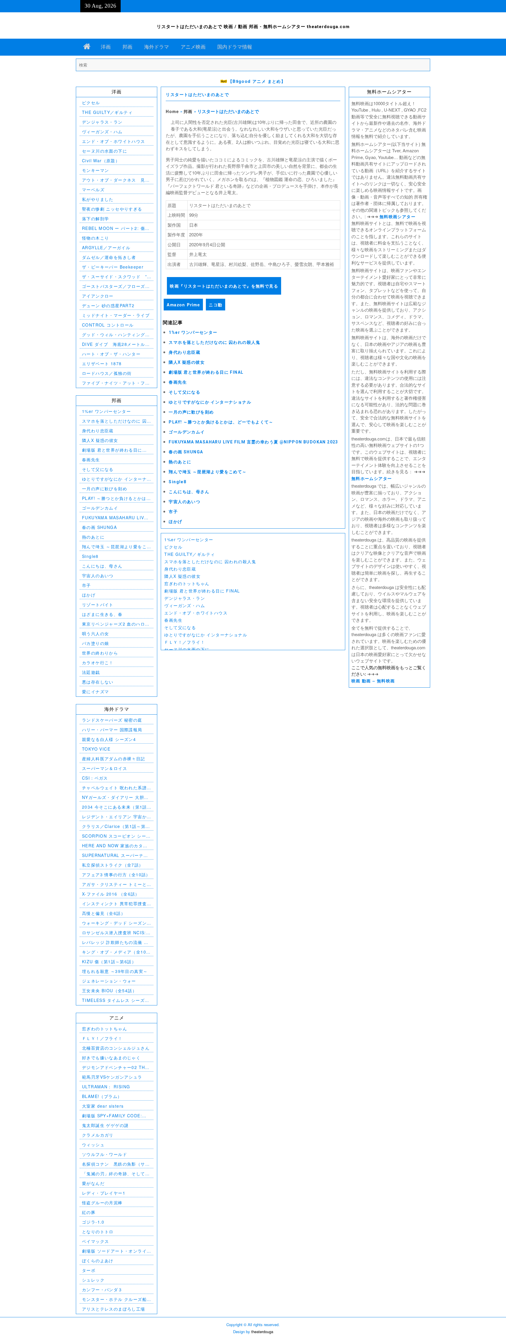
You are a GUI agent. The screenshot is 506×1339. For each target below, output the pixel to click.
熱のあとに (180, 462)
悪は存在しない (98, 682)
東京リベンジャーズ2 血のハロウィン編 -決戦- (115, 624)
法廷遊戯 (91, 672)
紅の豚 (88, 1212)
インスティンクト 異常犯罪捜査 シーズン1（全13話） (114, 904)
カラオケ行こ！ (98, 662)
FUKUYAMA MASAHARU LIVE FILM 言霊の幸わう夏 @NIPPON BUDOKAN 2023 (253, 442)
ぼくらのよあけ (98, 1260)
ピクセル (173, 547)
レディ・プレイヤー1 (103, 1193)
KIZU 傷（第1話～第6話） (109, 961)
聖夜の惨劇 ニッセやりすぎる (112, 209)
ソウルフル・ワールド (104, 1154)
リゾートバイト (98, 604)
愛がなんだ (93, 1183)
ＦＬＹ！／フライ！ (184, 642)
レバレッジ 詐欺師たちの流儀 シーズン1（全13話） (115, 942)
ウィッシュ (93, 1144)
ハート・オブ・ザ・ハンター (111, 354)
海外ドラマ (156, 47)
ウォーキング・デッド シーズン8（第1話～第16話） (115, 923)
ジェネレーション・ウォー (109, 981)
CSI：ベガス (95, 778)
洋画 (106, 47)
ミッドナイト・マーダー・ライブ (116, 315)
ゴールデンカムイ (187, 432)
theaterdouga (262, 1331)
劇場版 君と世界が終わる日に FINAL (206, 372)
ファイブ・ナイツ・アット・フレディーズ (116, 383)
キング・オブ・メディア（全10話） (114, 952)
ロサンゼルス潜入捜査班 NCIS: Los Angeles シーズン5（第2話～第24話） (115, 933)
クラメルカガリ (98, 1135)
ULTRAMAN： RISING (106, 1086)
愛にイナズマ (95, 691)
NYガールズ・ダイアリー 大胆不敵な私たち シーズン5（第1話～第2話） (115, 797)
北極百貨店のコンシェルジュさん (116, 1048)
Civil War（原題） (101, 160)
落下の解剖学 (95, 218)
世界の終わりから (100, 653)
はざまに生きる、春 (102, 614)
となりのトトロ (98, 1231)
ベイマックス (95, 1241)
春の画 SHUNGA (186, 452)
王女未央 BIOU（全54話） (109, 990)
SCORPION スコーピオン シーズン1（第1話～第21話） (116, 836)
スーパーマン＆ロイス (104, 768)
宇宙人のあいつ (184, 501)
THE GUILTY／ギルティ (189, 554)
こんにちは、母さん (189, 491)
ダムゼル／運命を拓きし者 (109, 257)
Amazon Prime (183, 305)
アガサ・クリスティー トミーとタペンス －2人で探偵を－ (114, 884)
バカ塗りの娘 (95, 643)
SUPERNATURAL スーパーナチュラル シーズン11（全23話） (115, 855)
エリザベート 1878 (102, 363)
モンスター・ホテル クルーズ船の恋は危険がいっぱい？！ (114, 1299)
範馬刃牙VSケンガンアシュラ (112, 1077)
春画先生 (178, 382)
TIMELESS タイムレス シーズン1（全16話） (115, 1000)
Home (172, 111)
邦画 (127, 47)
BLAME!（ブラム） (102, 1096)
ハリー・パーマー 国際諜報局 (112, 729)
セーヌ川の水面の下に (186, 649)
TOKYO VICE (96, 749)
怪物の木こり (95, 238)
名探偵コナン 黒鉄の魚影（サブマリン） (116, 1164)
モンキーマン (95, 170)
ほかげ (175, 521)
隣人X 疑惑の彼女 (187, 362)
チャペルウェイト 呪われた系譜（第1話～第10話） (114, 788)
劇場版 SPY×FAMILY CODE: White (112, 1116)
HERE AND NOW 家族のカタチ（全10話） (115, 846)
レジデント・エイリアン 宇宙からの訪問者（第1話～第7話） (114, 817)
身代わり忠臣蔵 (184, 352)
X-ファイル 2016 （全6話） (111, 894)
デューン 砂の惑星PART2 (108, 305)
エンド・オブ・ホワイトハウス (196, 613)
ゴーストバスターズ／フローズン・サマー (113, 286)
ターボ (88, 1270)
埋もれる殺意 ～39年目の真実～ (115, 971)
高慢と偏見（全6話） (103, 913)
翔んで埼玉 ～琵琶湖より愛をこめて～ (208, 471)
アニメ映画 (193, 47)
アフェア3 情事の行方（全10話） (116, 874)
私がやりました (98, 199)
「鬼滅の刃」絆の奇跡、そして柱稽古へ (116, 1174)
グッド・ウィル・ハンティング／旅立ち (116, 335)
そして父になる (184, 392)
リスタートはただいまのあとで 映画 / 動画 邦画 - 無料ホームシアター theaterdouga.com (253, 26)
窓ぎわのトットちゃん (186, 583)
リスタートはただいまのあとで (197, 94)
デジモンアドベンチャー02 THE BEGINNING (115, 1067)
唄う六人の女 (95, 633)
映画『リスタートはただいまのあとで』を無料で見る (224, 286)
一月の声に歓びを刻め (191, 412)
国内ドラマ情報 (234, 47)
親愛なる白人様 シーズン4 (109, 739)
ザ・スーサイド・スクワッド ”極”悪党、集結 (114, 277)
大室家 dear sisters (103, 1106)
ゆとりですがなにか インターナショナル (210, 402)
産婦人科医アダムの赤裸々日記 (113, 758)
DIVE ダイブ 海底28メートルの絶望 (116, 344)
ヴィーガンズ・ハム (184, 605)
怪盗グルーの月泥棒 (102, 1202)
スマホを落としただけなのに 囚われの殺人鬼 (214, 342)
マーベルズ (93, 189)
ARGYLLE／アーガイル (106, 247)
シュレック (93, 1280)
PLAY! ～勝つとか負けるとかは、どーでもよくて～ (221, 422)
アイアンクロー (98, 296)
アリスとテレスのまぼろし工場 (113, 1309)
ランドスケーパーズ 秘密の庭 (112, 720)
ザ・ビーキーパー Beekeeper (112, 267)
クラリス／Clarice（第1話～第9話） (115, 826)
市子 (173, 511)
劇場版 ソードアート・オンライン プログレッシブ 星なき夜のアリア (115, 1251)
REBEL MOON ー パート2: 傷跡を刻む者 (115, 228)
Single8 (177, 481)
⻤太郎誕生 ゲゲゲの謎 (105, 1125)
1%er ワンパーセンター (193, 332)
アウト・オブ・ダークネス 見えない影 (116, 180)
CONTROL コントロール (108, 325)
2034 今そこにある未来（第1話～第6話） (114, 807)
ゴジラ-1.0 (93, 1222)
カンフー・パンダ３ (102, 1289)
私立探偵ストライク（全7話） (112, 865)
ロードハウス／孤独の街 (106, 373)
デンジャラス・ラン (184, 598)
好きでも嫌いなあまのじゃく (111, 1057)
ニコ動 (215, 305)
